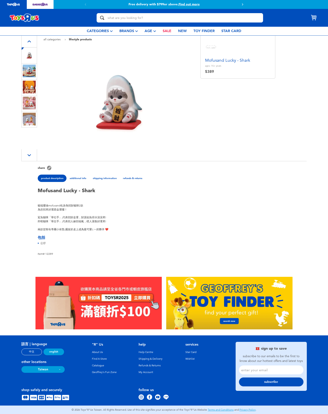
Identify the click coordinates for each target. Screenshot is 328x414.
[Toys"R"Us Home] (24, 18)
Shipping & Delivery (150, 358)
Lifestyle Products (80, 39)
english (53, 351)
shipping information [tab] (105, 178)
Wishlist (190, 358)
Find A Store (99, 358)
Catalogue (98, 365)
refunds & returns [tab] (132, 178)
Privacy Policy (247, 409)
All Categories (53, 39)
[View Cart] (313, 17)
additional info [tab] (78, 178)
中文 (31, 351)
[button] (85, 4)
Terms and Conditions (221, 409)
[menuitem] (99, 31)
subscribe (271, 382)
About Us (97, 352)
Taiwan (43, 369)
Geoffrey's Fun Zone (104, 372)
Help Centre (146, 352)
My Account (146, 372)
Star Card (190, 352)
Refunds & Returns (150, 365)
